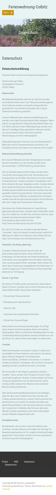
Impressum (29, 462)
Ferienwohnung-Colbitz (28, 6)
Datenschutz (11, 465)
